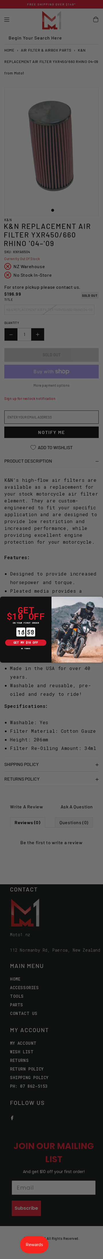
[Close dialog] (3, 600)
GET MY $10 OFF (25, 642)
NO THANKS (25, 648)
